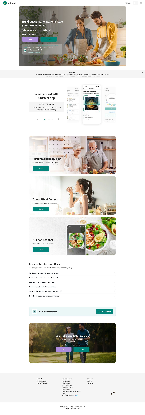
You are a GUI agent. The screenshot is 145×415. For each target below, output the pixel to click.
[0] (44, 119)
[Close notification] (143, 72)
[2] (47, 119)
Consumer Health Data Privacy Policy (71, 392)
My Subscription (41, 381)
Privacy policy (66, 383)
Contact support (105, 311)
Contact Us (90, 383)
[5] (51, 119)
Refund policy (66, 381)
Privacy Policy (50, 45)
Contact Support (42, 383)
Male (30, 39)
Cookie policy (66, 389)
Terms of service (67, 385)
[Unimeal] (9, 3)
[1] (45, 119)
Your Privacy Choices (68, 395)
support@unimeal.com (72, 408)
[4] (49, 119)
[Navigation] (141, 3)
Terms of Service (42, 45)
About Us (89, 381)
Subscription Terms (67, 387)
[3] (48, 119)
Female (48, 39)
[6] (52, 119)
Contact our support (34, 52)
